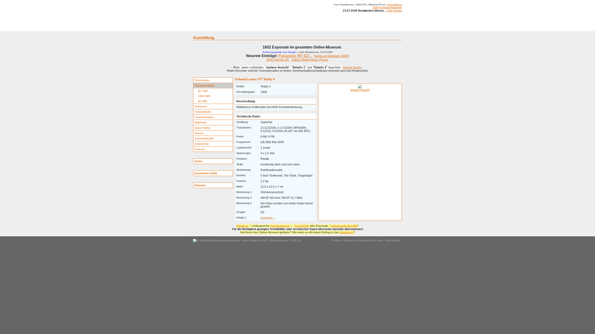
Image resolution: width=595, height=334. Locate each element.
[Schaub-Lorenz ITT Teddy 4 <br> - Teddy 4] (360, 87)
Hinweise (242, 226)
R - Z (286, 27)
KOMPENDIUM (303, 27)
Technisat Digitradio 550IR (331, 56)
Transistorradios (205, 85)
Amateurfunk (202, 143)
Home (199, 27)
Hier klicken (394, 10)
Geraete (213, 27)
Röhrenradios (202, 80)
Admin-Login (376, 240)
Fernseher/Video (204, 117)
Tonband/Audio (203, 111)
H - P (275, 27)
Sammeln (249, 27)
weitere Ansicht (360, 90)
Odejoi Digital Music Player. (310, 59)
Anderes (339, 27)
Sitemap (362, 240)
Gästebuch (346, 232)
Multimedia (200, 122)
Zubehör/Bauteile (204, 138)
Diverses (200, 149)
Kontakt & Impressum (344, 240)
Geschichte (231, 27)
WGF (265, 240)
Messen (199, 133)
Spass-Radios (203, 127)
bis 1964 (203, 91)
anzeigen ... (268, 217)
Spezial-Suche (352, 67)
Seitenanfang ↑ (393, 240)
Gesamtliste (301, 226)
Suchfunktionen (280, 226)
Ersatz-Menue (394, 4)
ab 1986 (202, 101)
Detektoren (201, 106)
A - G (263, 27)
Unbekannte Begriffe (344, 226)
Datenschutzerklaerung (387, 7)
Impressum (357, 27)
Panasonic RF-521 (294, 56)
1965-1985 (204, 96)
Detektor (323, 27)
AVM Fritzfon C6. (278, 59)
